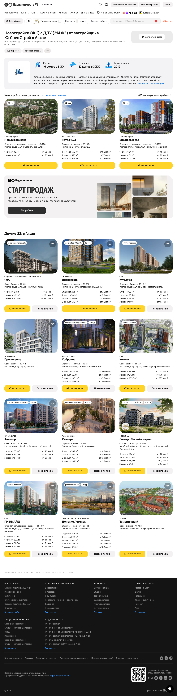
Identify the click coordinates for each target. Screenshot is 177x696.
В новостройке (51, 588)
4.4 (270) (42, 144)
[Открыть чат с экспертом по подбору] (170, 689)
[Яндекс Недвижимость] (21, 5)
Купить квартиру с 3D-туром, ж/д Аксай (63, 644)
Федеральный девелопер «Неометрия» (22, 276)
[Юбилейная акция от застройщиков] (68, 427)
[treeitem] (12, 12)
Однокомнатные (101, 600)
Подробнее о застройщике (151, 83)
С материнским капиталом (16, 600)
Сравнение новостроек (14, 624)
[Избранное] (100, 4)
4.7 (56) (86, 144)
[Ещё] (47, 50)
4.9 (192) (142, 284)
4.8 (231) (138, 364)
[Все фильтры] (29, 21)
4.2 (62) (23, 364)
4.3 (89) (143, 443)
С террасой (50, 592)
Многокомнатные (102, 604)
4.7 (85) (23, 284)
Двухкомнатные (101, 588)
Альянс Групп (68, 356)
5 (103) (24, 443)
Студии (97, 592)
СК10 (121, 276)
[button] (106, 4)
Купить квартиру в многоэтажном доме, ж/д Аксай (68, 636)
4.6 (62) (84, 443)
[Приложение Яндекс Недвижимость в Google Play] (160, 678)
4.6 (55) (86, 364)
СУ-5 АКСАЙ (10, 436)
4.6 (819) (40, 526)
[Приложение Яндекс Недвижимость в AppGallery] (165, 678)
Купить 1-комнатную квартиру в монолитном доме (68, 632)
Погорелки (140, 596)
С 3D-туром (50, 596)
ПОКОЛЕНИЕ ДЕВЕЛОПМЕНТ (75, 518)
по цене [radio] (62, 95)
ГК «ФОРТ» (67, 276)
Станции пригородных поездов (18, 628)
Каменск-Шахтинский (144, 600)
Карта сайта (132, 658)
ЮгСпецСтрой (11, 137)
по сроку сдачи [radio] (49, 95)
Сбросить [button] (167, 21)
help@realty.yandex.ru (59, 676)
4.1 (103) (138, 526)
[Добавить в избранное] (52, 104)
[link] (168, 4)
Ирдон (122, 518)
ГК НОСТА (124, 436)
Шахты (138, 592)
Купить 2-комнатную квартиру (59, 640)
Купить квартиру (52, 624)
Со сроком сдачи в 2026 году (17, 588)
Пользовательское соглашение (74, 658)
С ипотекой (9, 596)
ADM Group (9, 356)
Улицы (7, 632)
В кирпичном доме (12, 592)
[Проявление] (31, 336)
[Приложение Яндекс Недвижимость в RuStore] (170, 678)
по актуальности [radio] (30, 95)
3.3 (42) (86, 526)
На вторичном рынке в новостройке (61, 600)
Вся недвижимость (13, 658)
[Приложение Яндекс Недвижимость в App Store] (156, 678)
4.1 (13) (86, 284)
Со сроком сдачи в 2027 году (17, 604)
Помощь (120, 658)
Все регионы (10, 636)
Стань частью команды (46, 658)
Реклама (29, 658)
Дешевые (49, 604)
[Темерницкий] (146, 498)
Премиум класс (52, 608)
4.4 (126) (157, 144)
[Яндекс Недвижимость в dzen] (166, 658)
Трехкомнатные (101, 596)
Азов (137, 608)
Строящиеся (9, 608)
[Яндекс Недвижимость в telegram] (171, 658)
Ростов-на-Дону (142, 588)
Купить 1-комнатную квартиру (59, 628)
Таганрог (139, 604)
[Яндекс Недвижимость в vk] (161, 658)
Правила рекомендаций (102, 658)
